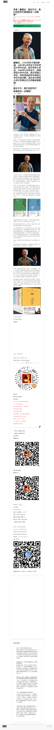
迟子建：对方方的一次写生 (19, 418)
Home (34, 2)
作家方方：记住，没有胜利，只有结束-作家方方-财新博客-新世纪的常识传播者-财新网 (26, 677)
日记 (30, 16)
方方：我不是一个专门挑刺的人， (20, 421)
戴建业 (15, 16)
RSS (38, 2)
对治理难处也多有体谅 (18, 423)
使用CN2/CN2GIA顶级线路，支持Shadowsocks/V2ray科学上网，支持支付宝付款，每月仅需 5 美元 (27, 20)
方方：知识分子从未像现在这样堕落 (20, 401)
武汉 (29, 16)
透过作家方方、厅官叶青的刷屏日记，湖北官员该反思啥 (27, 662)
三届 (34, 16)
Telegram (43, 2)
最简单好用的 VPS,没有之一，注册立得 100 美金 (24, 571)
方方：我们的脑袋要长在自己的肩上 (24, 692)
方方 (27, 16)
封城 (32, 16)
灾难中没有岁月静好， (18, 409)
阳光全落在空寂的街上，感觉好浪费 (20, 406)
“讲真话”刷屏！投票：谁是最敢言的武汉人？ (26, 706)
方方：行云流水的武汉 (18, 404)
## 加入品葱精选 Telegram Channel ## (22, 23)
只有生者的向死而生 (17, 411)
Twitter (48, 2)
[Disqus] (27, 595)
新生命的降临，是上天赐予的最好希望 (21, 414)
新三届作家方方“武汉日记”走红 (19, 416)
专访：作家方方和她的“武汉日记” (24, 648)
